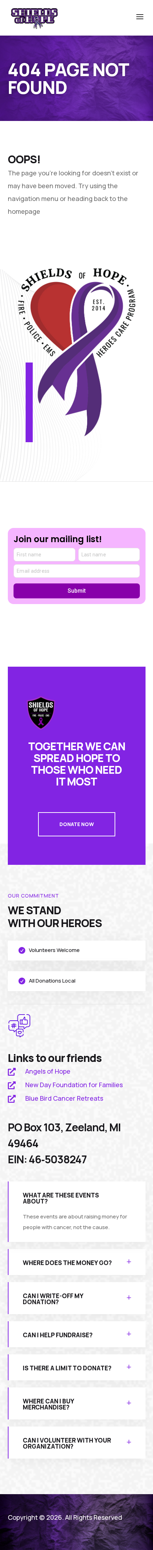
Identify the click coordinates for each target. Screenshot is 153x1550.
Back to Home (46, 238)
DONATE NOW (76, 824)
